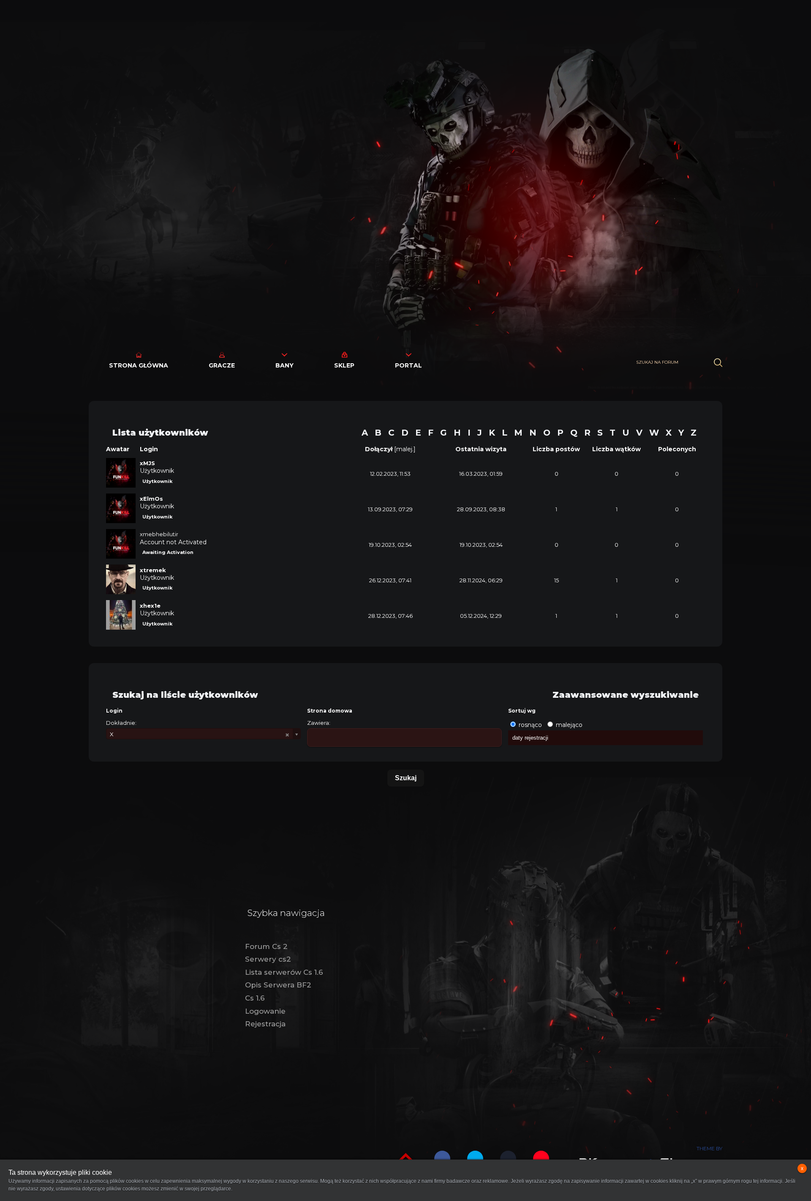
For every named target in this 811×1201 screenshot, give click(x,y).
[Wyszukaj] (718, 362)
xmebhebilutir (159, 534)
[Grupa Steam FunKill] (508, 1159)
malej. (405, 449)
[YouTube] (541, 1159)
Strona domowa (329, 710)
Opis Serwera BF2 (278, 985)
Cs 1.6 (255, 998)
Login (114, 710)
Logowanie (265, 1011)
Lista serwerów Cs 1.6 (284, 972)
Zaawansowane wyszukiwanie (625, 695)
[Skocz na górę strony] (405, 1157)
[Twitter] (475, 1159)
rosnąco (530, 725)
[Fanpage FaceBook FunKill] (442, 1159)
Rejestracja (265, 1024)
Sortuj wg (522, 710)
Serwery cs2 (268, 959)
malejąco (569, 725)
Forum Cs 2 (266, 946)
